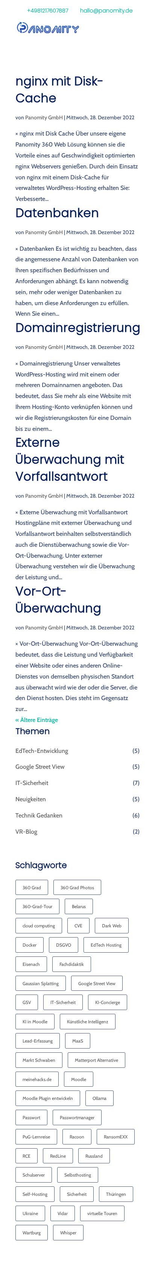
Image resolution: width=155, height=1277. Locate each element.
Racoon (77, 1137)
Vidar (63, 1213)
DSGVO (63, 945)
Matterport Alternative (96, 1060)
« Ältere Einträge (36, 719)
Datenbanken (57, 212)
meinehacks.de (37, 1079)
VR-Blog (26, 831)
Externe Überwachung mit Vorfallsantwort (69, 459)
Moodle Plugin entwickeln (48, 1098)
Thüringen (116, 1194)
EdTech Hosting (106, 945)
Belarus (79, 906)
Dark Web (112, 925)
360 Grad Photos (77, 887)
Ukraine (30, 1213)
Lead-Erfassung (38, 1041)
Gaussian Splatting (41, 983)
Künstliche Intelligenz (87, 1021)
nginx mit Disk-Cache (59, 89)
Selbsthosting (77, 1175)
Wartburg (32, 1232)
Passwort (31, 1117)
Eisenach (31, 964)
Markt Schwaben (39, 1060)
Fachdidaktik (71, 964)
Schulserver (34, 1175)
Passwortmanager (77, 1117)
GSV (27, 1002)
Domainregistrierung (77, 327)
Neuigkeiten (30, 799)
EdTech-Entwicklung (41, 750)
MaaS (77, 1041)
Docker (29, 945)
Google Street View (40, 766)
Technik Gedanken (38, 815)
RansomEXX (116, 1137)
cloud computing (39, 925)
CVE (78, 925)
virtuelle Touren (102, 1213)
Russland (94, 1156)
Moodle (78, 1079)
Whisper (68, 1232)
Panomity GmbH (44, 117)
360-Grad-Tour (37, 906)
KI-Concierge (107, 1002)
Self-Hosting (35, 1194)
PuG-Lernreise (36, 1137)
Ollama (99, 1098)
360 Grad (32, 887)
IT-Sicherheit (31, 783)
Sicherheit (77, 1194)
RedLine (58, 1156)
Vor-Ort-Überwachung (58, 600)
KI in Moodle (35, 1021)
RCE (26, 1156)
